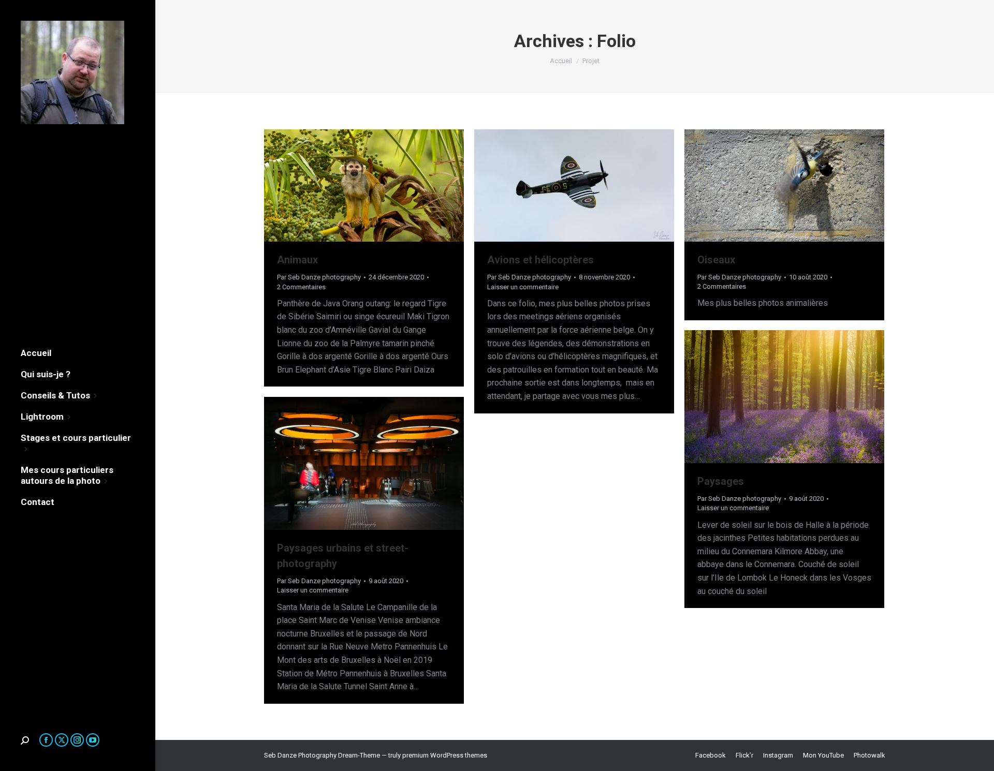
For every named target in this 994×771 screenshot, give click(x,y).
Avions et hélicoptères (540, 260)
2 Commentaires (301, 287)
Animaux (297, 260)
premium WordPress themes (444, 755)
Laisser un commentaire (523, 287)
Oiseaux (716, 260)
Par (319, 277)
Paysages (720, 481)
